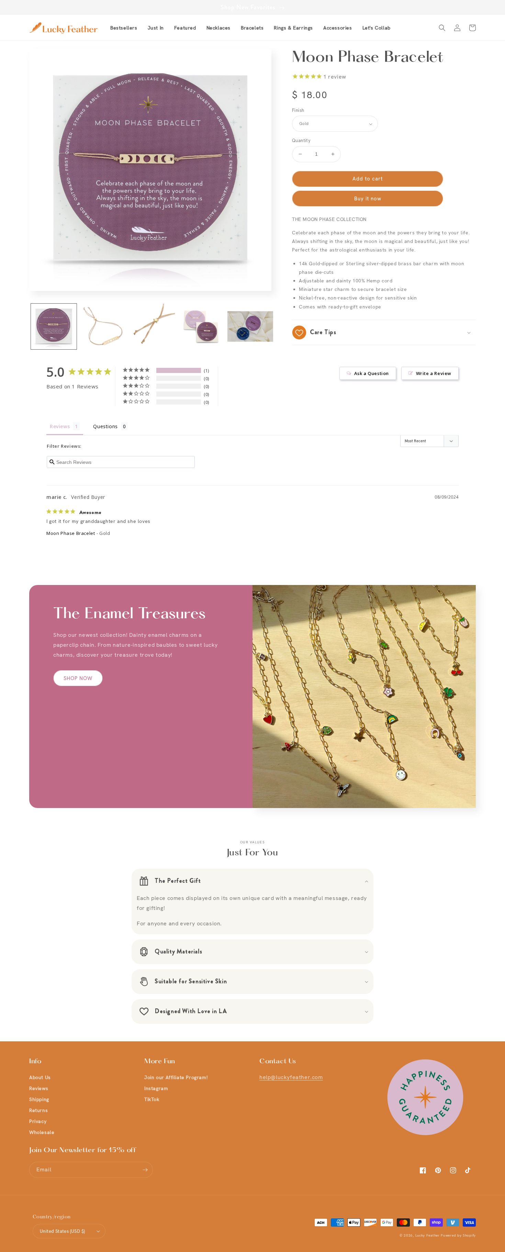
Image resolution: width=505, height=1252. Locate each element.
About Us (40, 1077)
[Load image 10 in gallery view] (201, 326)
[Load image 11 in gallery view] (250, 326)
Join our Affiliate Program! (175, 1077)
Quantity (301, 140)
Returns (38, 1110)
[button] (185, 27)
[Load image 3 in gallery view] (152, 326)
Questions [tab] (105, 426)
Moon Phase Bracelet (70, 533)
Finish (298, 110)
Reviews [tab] (60, 426)
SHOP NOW (78, 678)
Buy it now (367, 198)
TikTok (151, 1099)
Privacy (37, 1121)
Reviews (38, 1088)
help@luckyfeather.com (291, 1077)
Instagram (156, 1088)
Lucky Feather (427, 1235)
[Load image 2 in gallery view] (103, 326)
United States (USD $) (62, 1231)
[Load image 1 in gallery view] (54, 326)
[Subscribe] (145, 1170)
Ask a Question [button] (371, 373)
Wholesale (41, 1132)
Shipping (39, 1099)
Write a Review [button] (433, 373)
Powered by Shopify (458, 1235)
